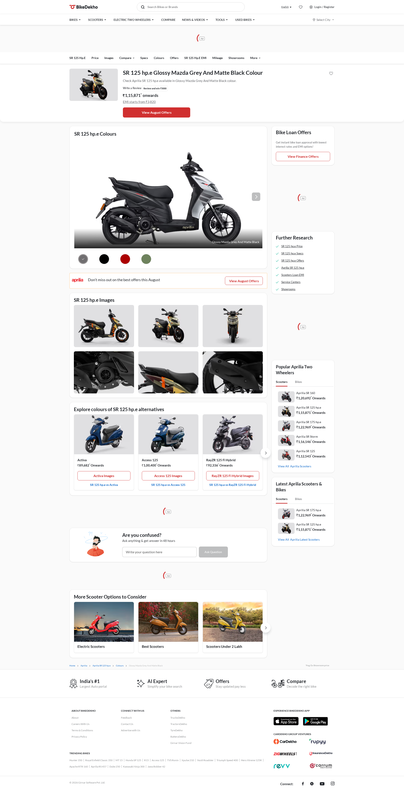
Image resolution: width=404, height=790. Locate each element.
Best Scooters (153, 646)
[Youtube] (322, 784)
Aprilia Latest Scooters (305, 539)
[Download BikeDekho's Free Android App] (315, 721)
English (285, 6)
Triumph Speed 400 (227, 760)
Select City (323, 19)
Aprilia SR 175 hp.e (308, 422)
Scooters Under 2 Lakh (224, 646)
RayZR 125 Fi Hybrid (221, 460)
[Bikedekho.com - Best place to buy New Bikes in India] (83, 6)
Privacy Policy (79, 736)
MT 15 (119, 760)
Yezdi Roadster (205, 760)
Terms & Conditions (82, 730)
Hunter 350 (75, 760)
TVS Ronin (173, 760)
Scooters (281, 382)
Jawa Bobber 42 (156, 766)
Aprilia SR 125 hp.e (308, 407)
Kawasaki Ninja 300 (134, 766)
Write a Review (132, 88)
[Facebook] (303, 784)
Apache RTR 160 (78, 766)
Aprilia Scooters (300, 466)
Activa (82, 460)
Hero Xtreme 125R (251, 760)
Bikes (298, 382)
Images (108, 58)
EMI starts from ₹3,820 (139, 102)
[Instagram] (333, 784)
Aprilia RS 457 (98, 766)
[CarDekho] (285, 741)
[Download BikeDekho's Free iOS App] (286, 721)
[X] (312, 784)
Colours (159, 58)
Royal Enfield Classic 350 (99, 760)
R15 (146, 760)
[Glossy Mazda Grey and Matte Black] (83, 259)
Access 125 (150, 460)
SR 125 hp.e (77, 58)
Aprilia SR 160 (305, 393)
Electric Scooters (91, 646)
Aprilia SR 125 (305, 451)
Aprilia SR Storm (307, 436)
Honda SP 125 (133, 760)
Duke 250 (114, 766)
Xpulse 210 (188, 760)
